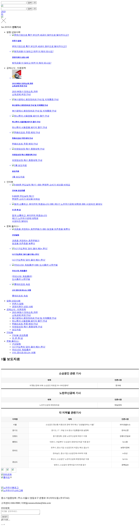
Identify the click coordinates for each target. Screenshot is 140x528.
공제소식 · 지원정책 (16, 309)
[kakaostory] (3, 472)
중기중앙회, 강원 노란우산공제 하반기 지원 (70, 436)
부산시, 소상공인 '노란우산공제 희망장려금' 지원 (70, 459)
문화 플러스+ (13, 341)
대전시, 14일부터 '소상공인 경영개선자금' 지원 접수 (70, 442)
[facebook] (8, 472)
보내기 (5, 517)
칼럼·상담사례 (13, 301)
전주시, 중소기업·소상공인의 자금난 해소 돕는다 (70, 448)
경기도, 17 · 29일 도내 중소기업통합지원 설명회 (70, 430)
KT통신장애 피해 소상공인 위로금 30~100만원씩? (49, 385)
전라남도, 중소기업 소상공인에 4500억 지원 (70, 453)
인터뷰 (10, 332)
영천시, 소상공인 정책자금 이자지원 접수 (70, 465)
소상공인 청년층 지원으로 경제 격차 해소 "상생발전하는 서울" (70, 425)
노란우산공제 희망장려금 (49, 405)
